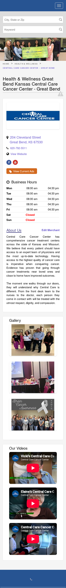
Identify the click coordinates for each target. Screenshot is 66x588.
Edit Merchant (51, 230)
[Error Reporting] (60, 94)
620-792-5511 (18, 148)
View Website (18, 154)
